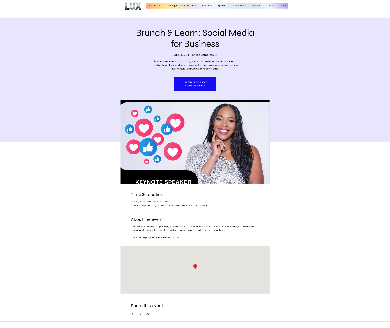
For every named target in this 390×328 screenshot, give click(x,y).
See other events (195, 85)
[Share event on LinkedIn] (147, 314)
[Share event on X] (139, 314)
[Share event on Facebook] (132, 314)
